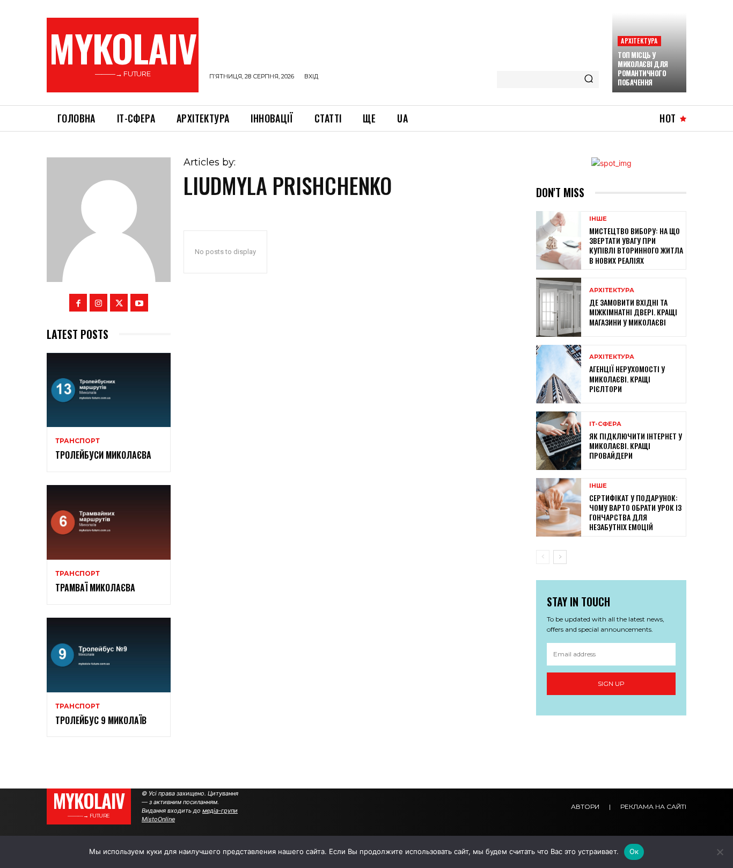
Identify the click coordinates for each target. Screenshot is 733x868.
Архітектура (639, 40)
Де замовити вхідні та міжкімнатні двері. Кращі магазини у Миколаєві (633, 311)
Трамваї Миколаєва (95, 587)
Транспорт (77, 441)
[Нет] (719, 852)
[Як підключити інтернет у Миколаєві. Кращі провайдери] (558, 440)
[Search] (588, 79)
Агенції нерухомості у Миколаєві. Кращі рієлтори (627, 378)
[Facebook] (78, 303)
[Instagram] (98, 303)
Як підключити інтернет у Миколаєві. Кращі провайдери (635, 445)
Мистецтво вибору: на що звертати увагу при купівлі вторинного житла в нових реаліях (636, 245)
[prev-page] (542, 557)
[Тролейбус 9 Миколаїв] (109, 655)
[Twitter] (119, 303)
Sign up (611, 683)
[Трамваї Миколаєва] (109, 522)
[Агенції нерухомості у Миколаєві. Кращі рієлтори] (558, 374)
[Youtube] (139, 303)
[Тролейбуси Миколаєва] (109, 390)
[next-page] (560, 557)
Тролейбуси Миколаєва (103, 455)
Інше (598, 219)
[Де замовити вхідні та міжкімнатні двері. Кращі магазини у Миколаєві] (558, 307)
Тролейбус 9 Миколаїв (100, 720)
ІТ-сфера (605, 424)
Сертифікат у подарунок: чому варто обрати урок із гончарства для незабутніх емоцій (635, 512)
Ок (634, 851)
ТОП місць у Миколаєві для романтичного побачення (643, 68)
